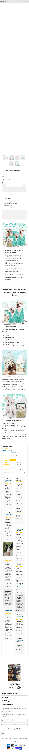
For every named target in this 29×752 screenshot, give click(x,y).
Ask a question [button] (14, 455)
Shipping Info (7, 198)
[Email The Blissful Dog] (9, 729)
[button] (6, 460)
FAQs (5, 212)
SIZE (3, 176)
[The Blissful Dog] (14, 1)
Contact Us (6, 217)
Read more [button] (18, 552)
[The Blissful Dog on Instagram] (14, 729)
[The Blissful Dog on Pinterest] (17, 729)
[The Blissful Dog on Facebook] (12, 729)
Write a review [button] (14, 452)
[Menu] (0, 1)
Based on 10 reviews (8, 450)
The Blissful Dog (8, 737)
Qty (3, 182)
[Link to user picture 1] (8, 549)
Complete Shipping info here (11, 207)
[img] (8, 483)
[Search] (23, 1)
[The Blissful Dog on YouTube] (20, 729)
